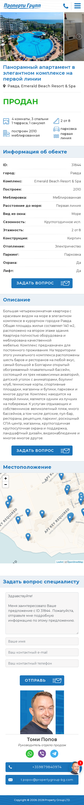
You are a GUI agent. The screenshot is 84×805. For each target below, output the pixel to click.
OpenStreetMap (75, 561)
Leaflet (59, 561)
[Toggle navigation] (77, 6)
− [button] (5, 484)
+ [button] (5, 478)
